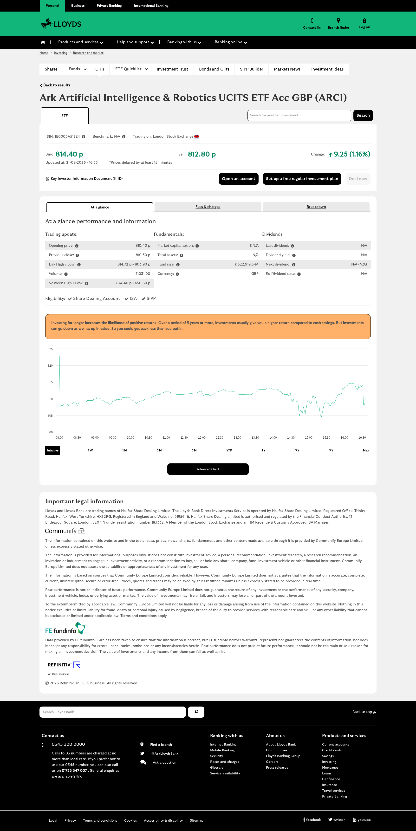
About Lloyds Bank (281, 744)
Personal (52, 5)
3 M (159, 450)
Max (366, 450)
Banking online (229, 42)
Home (43, 53)
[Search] (196, 712)
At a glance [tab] (100, 207)
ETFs (99, 69)
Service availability (225, 773)
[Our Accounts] (43, 42)
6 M (194, 450)
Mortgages (330, 767)
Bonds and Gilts (214, 69)
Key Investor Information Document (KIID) (87, 179)
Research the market (88, 53)
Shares (51, 69)
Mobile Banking (222, 750)
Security (216, 756)
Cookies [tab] (130, 820)
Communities (276, 750)
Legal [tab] (53, 820)
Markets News (287, 69)
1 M (125, 450)
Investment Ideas (327, 69)
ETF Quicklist (128, 69)
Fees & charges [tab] (207, 207)
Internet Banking (223, 744)
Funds (74, 69)
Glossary (216, 767)
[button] (365, 24)
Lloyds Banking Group (283, 756)
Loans (326, 773)
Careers (272, 762)
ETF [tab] (64, 116)
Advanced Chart (208, 469)
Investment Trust (172, 69)
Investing (60, 53)
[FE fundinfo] (208, 628)
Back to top (362, 712)
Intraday (52, 450)
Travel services (333, 790)
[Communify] (208, 531)
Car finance (331, 779)
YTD (229, 450)
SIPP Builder (251, 69)
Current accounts (335, 744)
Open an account (238, 179)
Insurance (329, 785)
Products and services (79, 42)
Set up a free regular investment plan (302, 179)
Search (363, 115)
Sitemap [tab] (196, 820)
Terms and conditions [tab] (100, 820)
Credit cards (332, 750)
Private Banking (109, 5)
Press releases (277, 767)
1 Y (263, 450)
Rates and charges (224, 762)
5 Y (331, 450)
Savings (328, 756)
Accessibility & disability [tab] (163, 820)
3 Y (297, 450)
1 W (90, 450)
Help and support (133, 42)
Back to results (56, 85)
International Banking (151, 5)
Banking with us (182, 42)
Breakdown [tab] (316, 207)
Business (77, 5)
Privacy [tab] (70, 820)
